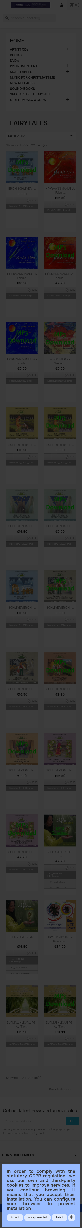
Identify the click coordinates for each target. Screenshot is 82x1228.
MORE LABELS (21, 72)
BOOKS (16, 55)
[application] (22, 200)
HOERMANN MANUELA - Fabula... (22, 276)
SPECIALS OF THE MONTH (30, 94)
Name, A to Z (41, 135)
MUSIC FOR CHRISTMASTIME (32, 77)
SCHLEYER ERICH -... (22, 445)
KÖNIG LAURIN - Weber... (60, 361)
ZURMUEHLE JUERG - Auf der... (60, 1024)
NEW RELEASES (22, 83)
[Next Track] (22, 200)
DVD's (14, 61)
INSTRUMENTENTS (25, 66)
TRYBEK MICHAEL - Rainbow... (60, 939)
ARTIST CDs (19, 49)
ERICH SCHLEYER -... (22, 188)
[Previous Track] (9, 200)
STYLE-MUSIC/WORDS (28, 100)
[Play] (16, 200)
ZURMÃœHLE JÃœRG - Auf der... (22, 1024)
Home (17, 40)
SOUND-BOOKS (22, 89)
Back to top (60, 1089)
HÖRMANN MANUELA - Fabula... (60, 276)
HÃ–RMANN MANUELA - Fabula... (60, 190)
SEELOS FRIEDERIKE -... (60, 854)
